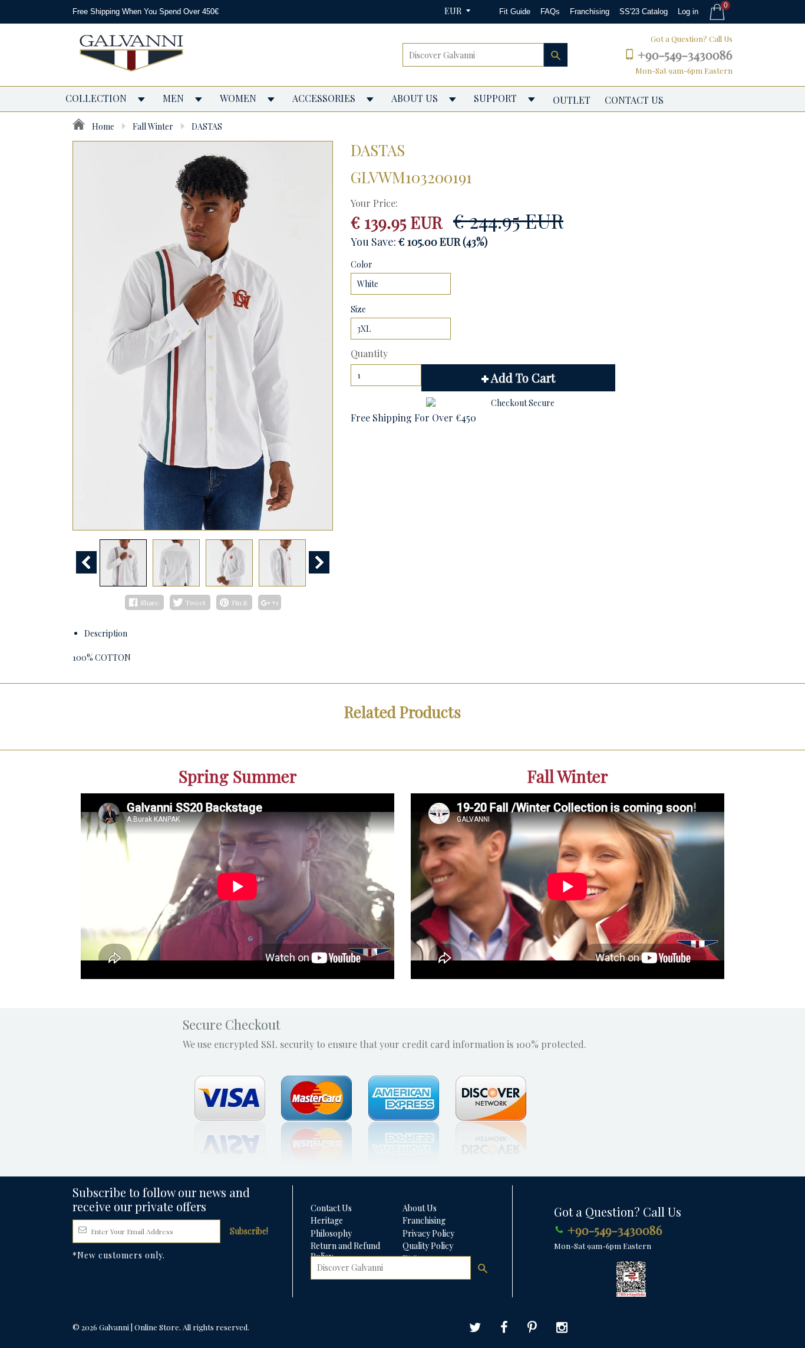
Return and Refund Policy (345, 1251)
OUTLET (571, 100)
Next (319, 562)
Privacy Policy (428, 1233)
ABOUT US (414, 98)
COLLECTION (96, 98)
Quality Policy (427, 1245)
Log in (688, 11)
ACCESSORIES (323, 98)
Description (105, 633)
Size (358, 309)
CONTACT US (634, 100)
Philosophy (331, 1233)
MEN (173, 98)
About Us (419, 1208)
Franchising (589, 11)
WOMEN (238, 98)
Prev (86, 562)
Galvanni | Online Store (139, 1327)
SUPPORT (495, 98)
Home (102, 126)
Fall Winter (153, 126)
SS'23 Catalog (643, 11)
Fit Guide (514, 11)
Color (361, 264)
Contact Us (331, 1208)
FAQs (550, 11)
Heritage (327, 1220)
